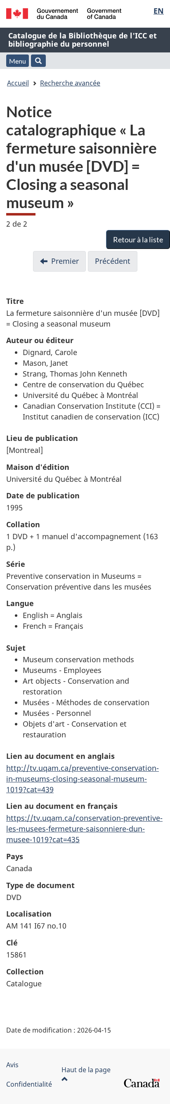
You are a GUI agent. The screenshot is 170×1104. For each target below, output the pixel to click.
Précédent (112, 261)
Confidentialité (29, 1084)
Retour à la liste (138, 239)
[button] (38, 60)
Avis (12, 1064)
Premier (65, 261)
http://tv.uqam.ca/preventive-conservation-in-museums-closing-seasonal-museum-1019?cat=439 (82, 778)
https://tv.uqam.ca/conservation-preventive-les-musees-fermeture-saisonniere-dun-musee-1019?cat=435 (84, 828)
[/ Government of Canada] (63, 13)
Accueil (18, 83)
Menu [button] (17, 61)
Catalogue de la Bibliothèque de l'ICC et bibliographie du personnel (82, 40)
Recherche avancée (70, 83)
